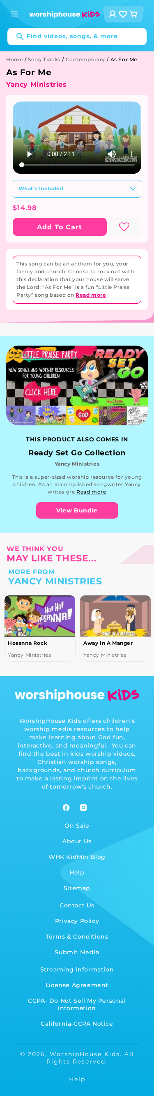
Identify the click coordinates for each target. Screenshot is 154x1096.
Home (14, 59)
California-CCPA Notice (77, 1023)
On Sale (76, 825)
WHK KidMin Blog (77, 857)
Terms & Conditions (77, 936)
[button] (14, 14)
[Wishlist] (123, 14)
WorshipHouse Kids (85, 1054)
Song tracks (44, 59)
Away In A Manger (108, 643)
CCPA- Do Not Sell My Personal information (77, 1004)
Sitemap (77, 888)
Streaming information (77, 969)
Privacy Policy (77, 921)
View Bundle (77, 510)
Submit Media (77, 952)
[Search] (16, 36)
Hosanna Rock (27, 643)
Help (76, 872)
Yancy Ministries (36, 84)
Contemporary (85, 59)
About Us (77, 841)
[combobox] (77, 36)
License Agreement (77, 985)
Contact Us (77, 905)
